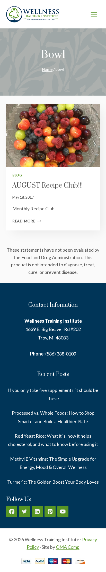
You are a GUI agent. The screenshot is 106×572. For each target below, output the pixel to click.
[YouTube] (62, 511)
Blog (17, 175)
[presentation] (53, 135)
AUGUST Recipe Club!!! (47, 185)
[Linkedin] (37, 511)
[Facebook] (11, 511)
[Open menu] (94, 14)
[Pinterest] (50, 511)
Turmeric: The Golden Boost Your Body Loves (53, 482)
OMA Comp (68, 547)
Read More (26, 221)
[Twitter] (24, 511)
